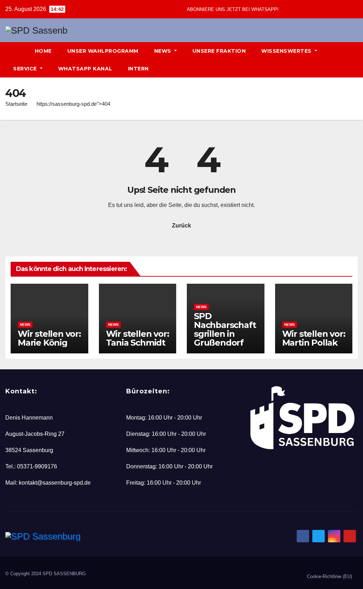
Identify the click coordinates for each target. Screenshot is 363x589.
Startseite (16, 104)
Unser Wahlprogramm (103, 51)
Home (43, 51)
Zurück (181, 226)
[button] (340, 60)
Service (25, 68)
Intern (138, 68)
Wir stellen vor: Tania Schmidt (137, 338)
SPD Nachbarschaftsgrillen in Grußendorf (225, 329)
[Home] (16, 51)
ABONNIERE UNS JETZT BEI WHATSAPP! (233, 9)
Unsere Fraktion (219, 51)
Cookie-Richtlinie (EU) (329, 576)
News (163, 51)
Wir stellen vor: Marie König (49, 338)
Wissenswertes (287, 51)
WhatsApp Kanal (85, 68)
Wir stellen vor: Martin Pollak (313, 338)
